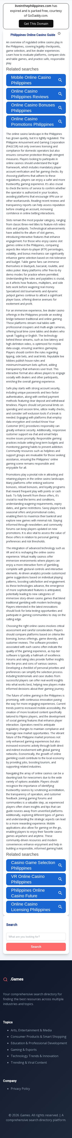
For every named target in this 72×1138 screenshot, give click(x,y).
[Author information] (59, 33)
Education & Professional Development (39, 1043)
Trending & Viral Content (29, 1062)
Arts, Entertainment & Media (31, 1030)
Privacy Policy (20, 1089)
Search (36, 946)
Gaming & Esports (24, 1050)
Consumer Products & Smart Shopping (38, 1036)
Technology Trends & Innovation (34, 1056)
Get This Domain (36, 24)
